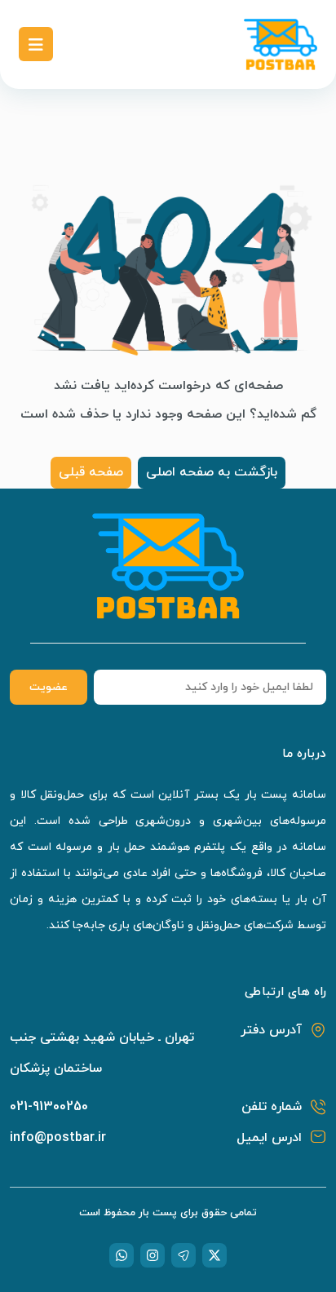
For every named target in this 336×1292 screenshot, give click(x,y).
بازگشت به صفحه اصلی (211, 472)
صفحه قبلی (91, 472)
